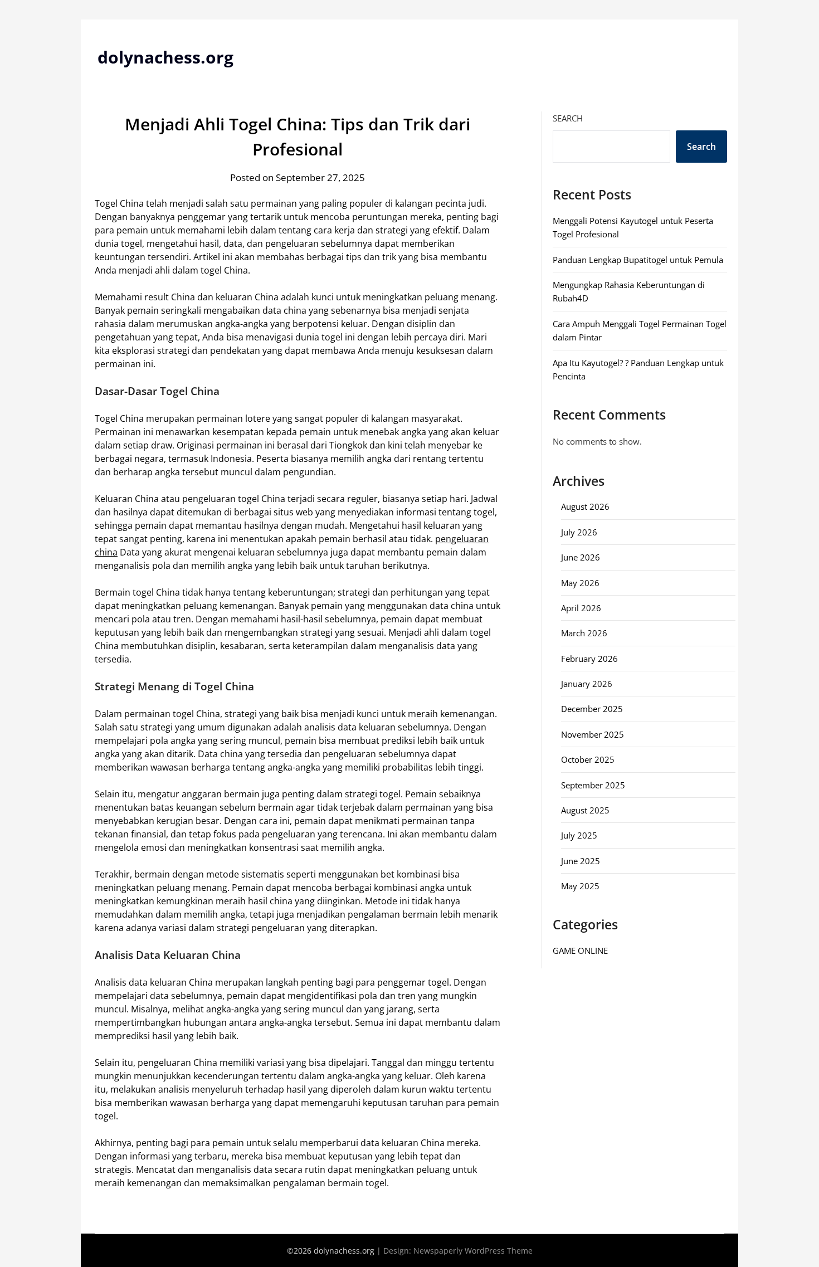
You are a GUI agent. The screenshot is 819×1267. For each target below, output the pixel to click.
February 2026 (589, 658)
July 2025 (579, 835)
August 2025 (585, 810)
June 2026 (580, 557)
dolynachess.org (165, 57)
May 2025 (580, 885)
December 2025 (592, 708)
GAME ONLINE (580, 950)
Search (568, 118)
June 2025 (580, 860)
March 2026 (584, 633)
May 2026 (580, 582)
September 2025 (593, 785)
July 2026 (579, 532)
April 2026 (581, 607)
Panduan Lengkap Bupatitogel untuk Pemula (638, 259)
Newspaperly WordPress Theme (473, 1250)
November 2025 (592, 734)
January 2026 (586, 683)
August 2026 (585, 506)
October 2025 (588, 759)
